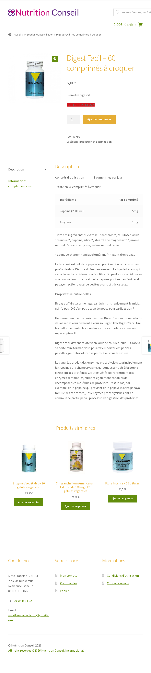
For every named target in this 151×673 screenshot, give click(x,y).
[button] (55, 59)
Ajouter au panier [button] (28, 502)
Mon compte (68, 575)
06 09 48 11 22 (23, 601)
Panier (64, 591)
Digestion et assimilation (38, 34)
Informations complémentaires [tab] (20, 183)
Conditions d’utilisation (123, 575)
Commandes (68, 583)
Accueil (17, 34)
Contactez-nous (118, 583)
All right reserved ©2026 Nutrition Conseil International (46, 650)
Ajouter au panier (99, 119)
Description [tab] (16, 169)
